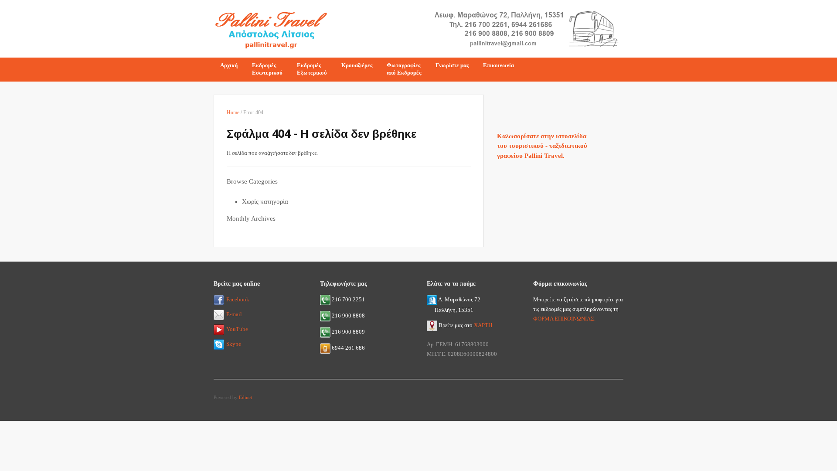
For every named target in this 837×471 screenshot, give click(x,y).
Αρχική (229, 65)
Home (233, 112)
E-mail (234, 314)
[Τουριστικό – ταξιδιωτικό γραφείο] (271, 27)
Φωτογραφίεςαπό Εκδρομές (404, 69)
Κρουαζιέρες (356, 65)
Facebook (237, 299)
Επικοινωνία (498, 65)
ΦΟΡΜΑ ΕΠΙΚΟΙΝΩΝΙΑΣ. (564, 318)
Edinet (245, 397)
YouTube (237, 329)
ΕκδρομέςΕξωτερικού (312, 69)
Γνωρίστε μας (452, 65)
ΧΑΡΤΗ (483, 325)
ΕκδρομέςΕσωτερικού (267, 69)
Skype (233, 344)
